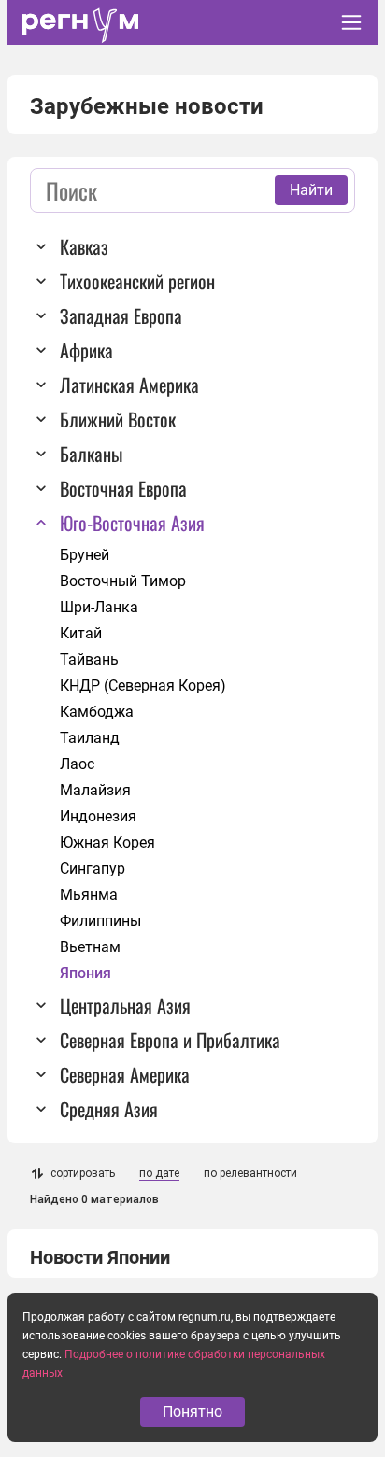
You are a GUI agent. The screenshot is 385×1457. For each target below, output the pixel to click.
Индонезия (98, 816)
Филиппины (100, 921)
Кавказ (84, 246)
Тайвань (89, 659)
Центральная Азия (125, 1005)
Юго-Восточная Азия (132, 523)
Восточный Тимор (123, 581)
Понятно (192, 1412)
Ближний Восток (118, 419)
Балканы (91, 454)
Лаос (77, 764)
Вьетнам (90, 947)
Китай (81, 633)
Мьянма (89, 895)
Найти (311, 190)
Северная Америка (125, 1074)
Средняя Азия (109, 1109)
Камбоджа (97, 712)
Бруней (84, 555)
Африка (86, 350)
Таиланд (90, 738)
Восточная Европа (123, 488)
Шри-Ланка (99, 607)
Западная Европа (121, 315)
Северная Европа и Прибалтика (170, 1040)
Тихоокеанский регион (137, 281)
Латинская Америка (129, 385)
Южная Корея (107, 842)
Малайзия (95, 790)
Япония (85, 973)
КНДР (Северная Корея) (143, 685)
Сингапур (92, 868)
